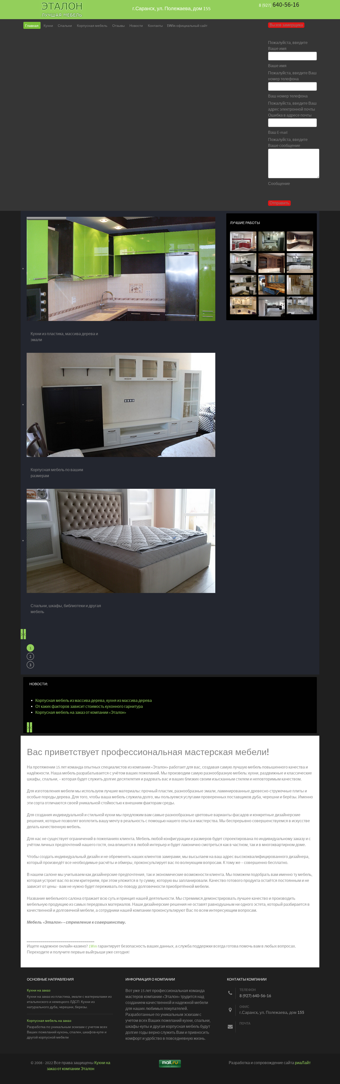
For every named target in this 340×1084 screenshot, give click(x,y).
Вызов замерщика (286, 25)
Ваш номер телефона (288, 96)
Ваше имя (277, 65)
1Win (93, 946)
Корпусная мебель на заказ (49, 1020)
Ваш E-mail (277, 132)
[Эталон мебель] (62, 9)
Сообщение (279, 183)
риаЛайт (303, 1062)
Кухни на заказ (38, 990)
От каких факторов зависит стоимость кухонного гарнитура (89, 706)
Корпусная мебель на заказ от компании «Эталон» (80, 712)
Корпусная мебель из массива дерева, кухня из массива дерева (93, 700)
